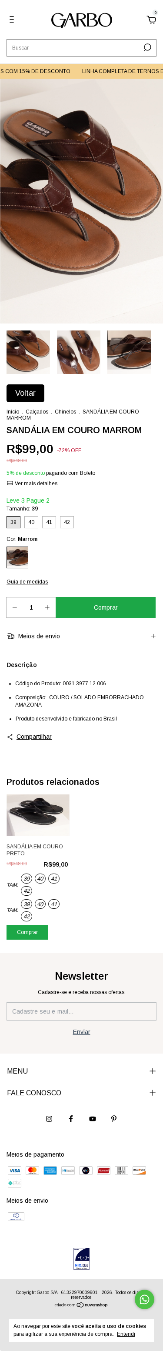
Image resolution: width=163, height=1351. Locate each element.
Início (13, 412)
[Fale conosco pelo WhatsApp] (144, 1299)
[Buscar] (146, 47)
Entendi (126, 1334)
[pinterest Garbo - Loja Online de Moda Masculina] (113, 1118)
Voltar (25, 393)
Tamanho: (22, 509)
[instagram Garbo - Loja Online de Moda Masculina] (49, 1118)
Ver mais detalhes (35, 483)
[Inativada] (81, 1259)
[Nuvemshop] (81, 1305)
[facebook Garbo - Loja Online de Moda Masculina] (70, 1118)
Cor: (22, 539)
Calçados (37, 412)
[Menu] (13, 21)
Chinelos (65, 412)
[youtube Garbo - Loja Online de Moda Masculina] (92, 1118)
